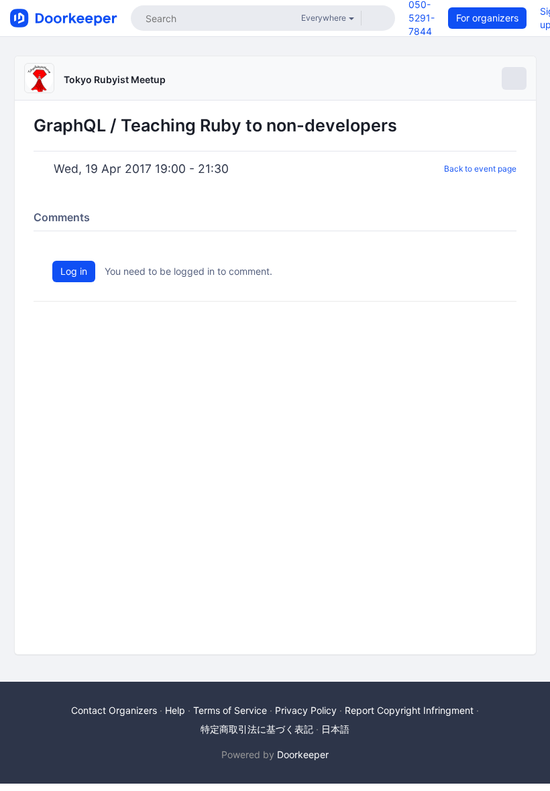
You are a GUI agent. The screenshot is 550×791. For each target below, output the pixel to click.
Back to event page (480, 169)
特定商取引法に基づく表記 (257, 729)
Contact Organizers (114, 710)
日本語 (335, 729)
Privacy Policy (306, 710)
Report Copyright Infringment (409, 710)
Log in (73, 271)
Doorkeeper (303, 754)
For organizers (487, 17)
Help (175, 710)
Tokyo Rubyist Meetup (115, 79)
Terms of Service (230, 710)
